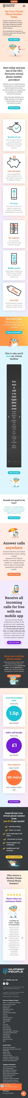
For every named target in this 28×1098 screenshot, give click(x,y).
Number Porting (7, 1017)
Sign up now (14, 108)
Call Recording (7, 1029)
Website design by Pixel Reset (11, 996)
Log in (14, 1)
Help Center (6, 1011)
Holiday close (6, 1037)
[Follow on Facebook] (4, 983)
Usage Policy (6, 1052)
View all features (14, 857)
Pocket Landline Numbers (10, 1080)
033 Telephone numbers (10, 1070)
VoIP (4, 1022)
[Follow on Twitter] (7, 983)
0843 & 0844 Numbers (9, 1072)
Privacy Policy (7, 1054)
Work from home (8, 1039)
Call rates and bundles (9, 1012)
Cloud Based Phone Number (11, 1082)
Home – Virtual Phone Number (11, 1002)
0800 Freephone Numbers (10, 1073)
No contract (6, 1026)
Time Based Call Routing (10, 1032)
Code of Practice (7, 1055)
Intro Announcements (9, 1004)
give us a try (14, 518)
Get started (14, 39)
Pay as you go (7, 1027)
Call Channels (7, 1019)
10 (19, 461)
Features (5, 1016)
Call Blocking (6, 1034)
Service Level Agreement (10, 1060)
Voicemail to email (8, 1009)
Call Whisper (6, 1036)
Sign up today (14, 574)
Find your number (14, 332)
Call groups (6, 1007)
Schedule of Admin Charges (11, 1059)
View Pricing (14, 802)
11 (20, 461)
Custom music (7, 1006)
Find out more (14, 642)
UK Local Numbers (8, 1068)
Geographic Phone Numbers (11, 1078)
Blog (4, 1041)
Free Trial (5, 1024)
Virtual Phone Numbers (9, 1067)
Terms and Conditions (9, 1047)
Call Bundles (6, 1021)
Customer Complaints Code (11, 1057)
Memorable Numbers (9, 1075)
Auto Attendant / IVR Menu (10, 1031)
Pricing (5, 1014)
